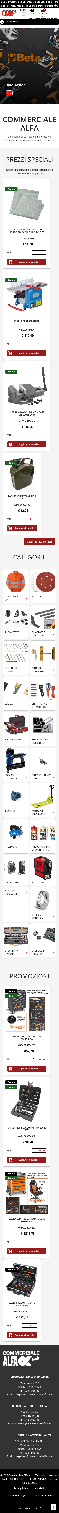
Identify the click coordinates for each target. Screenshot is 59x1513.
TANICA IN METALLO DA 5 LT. (22, 497)
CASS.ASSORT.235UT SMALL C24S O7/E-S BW (27, 1220)
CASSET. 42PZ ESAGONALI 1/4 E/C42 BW (26, 1129)
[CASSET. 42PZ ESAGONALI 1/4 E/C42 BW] (26, 1101)
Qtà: (9, 252)
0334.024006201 (26, 1045)
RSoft (39, 1508)
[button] (7, 65)
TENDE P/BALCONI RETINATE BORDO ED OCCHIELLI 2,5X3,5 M (26, 231)
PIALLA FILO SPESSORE (26, 320)
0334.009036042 (26, 1136)
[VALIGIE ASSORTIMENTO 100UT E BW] (22, 1281)
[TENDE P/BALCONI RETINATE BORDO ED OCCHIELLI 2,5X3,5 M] (26, 204)
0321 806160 (32, 1390)
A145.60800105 (22, 505)
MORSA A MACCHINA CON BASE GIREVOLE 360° (26, 413)
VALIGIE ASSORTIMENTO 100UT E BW (22, 1304)
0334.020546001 (22, 1311)
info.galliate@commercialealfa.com (33, 1394)
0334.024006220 (26, 1227)
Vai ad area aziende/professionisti (34, 6)
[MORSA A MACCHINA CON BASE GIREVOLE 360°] (26, 386)
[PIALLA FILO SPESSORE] (26, 295)
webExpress (29, 1508)
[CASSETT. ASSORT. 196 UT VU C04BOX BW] (26, 1010)
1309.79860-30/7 (27, 238)
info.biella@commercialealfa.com (33, 1423)
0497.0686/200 (26, 329)
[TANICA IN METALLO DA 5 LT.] (22, 474)
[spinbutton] (35, 252)
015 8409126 (32, 1419)
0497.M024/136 (27, 421)
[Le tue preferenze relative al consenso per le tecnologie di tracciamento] (53, 1507)
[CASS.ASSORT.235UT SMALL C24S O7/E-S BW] (26, 1193)
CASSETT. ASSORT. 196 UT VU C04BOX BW (26, 1037)
